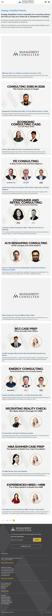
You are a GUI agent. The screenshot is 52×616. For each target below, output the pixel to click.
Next (10, 520)
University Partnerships (6, 602)
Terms (46, 612)
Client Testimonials (5, 597)
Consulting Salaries (6, 584)
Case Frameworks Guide (7, 570)
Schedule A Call (26, 546)
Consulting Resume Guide (7, 572)
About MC (3, 595)
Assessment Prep (5, 575)
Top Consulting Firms (6, 583)
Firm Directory (4, 586)
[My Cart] (49, 2)
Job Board (3, 588)
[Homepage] (26, 2)
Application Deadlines (6, 567)
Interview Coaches (5, 598)
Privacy (49, 612)
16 (7, 520)
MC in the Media (5, 603)
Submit (37, 539)
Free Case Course (5, 573)
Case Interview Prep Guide (7, 569)
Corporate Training (5, 600)
